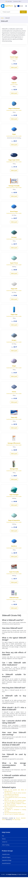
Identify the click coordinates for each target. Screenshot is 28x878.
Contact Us (4, 842)
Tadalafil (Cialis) (6, 854)
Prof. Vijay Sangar (16, 819)
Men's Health (18, 110)
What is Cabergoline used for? (11, 796)
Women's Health (14, 59)
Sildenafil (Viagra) (6, 857)
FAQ (3, 836)
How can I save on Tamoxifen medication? (14, 814)
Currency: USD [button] (16, 1)
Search (23, 12)
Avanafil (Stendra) (6, 863)
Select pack (14, 67)
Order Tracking (5, 845)
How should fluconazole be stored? (12, 812)
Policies (4, 839)
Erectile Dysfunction (11, 110)
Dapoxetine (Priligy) (6, 860)
